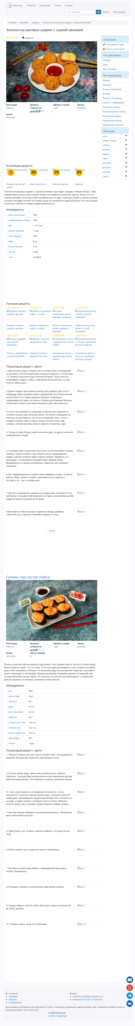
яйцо (10, 241)
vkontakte (13, 996)
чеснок (11, 251)
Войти (106, 11)
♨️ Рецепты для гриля (113, 48)
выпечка (107, 162)
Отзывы (69, 5)
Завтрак (106, 60)
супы (105, 136)
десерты (107, 167)
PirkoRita (81, 107)
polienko (81, 646)
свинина (12, 701)
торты (105, 158)
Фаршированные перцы (114, 111)
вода (10, 706)
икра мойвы (14, 738)
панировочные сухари (19, 220)
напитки (106, 171)
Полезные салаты (111, 107)
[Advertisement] (51, 142)
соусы (106, 176)
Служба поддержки (57, 1015)
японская (10, 117)
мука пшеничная (16, 214)
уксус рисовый (15, 711)
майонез (12, 717)
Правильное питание (113, 124)
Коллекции (45, 5)
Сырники (107, 84)
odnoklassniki (15, 1002)
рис (10, 225)
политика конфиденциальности (88, 996)
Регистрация (119, 11)
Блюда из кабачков (112, 89)
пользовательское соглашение (88, 999)
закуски (9, 107)
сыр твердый (14, 236)
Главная (12, 22)
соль (10, 257)
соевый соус (14, 727)
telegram (13, 999)
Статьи (57, 5)
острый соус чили (17, 722)
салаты (106, 145)
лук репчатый (15, 246)
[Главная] (16, 5)
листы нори (14, 696)
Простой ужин (109, 69)
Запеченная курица (112, 116)
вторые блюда (110, 140)
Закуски (35, 22)
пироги (106, 154)
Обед (105, 64)
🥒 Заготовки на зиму (113, 44)
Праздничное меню (112, 120)
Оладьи (106, 80)
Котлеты (107, 93)
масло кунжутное (16, 732)
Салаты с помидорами (114, 102)
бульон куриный (16, 230)
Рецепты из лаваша (112, 98)
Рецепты (31, 5)
